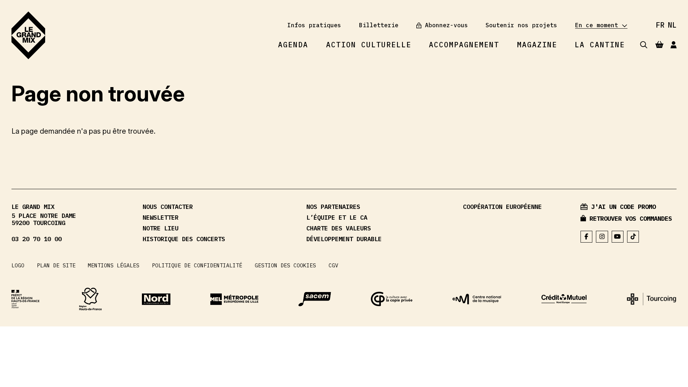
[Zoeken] (643, 45)
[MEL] (234, 299)
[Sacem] (314, 299)
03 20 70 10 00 (36, 239)
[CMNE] (564, 299)
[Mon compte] (673, 45)
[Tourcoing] (651, 299)
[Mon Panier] (659, 44)
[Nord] (156, 299)
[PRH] (25, 299)
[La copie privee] (392, 299)
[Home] (28, 35)
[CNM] (477, 299)
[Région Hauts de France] (90, 299)
